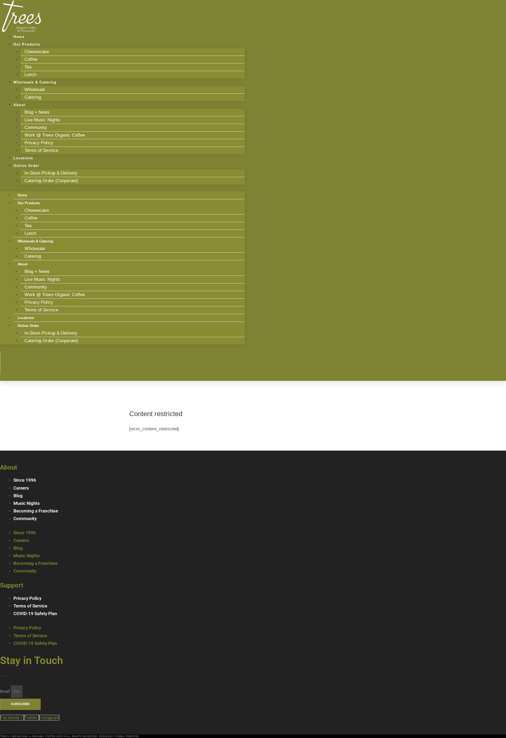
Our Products (26, 44)
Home (22, 195)
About (19, 105)
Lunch (31, 233)
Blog (18, 495)
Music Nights (26, 503)
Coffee (31, 59)
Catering (33, 97)
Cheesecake (37, 51)
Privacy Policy (39, 142)
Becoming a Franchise (35, 510)
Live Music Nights (42, 119)
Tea (28, 66)
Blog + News (37, 112)
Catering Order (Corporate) (52, 180)
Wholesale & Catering (34, 82)
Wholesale (35, 89)
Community (36, 127)
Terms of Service (42, 150)
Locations (26, 318)
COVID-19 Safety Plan (35, 613)
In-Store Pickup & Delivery (51, 173)
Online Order (26, 166)
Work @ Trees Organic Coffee (55, 135)
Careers (21, 488)
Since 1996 (24, 480)
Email (5, 691)
